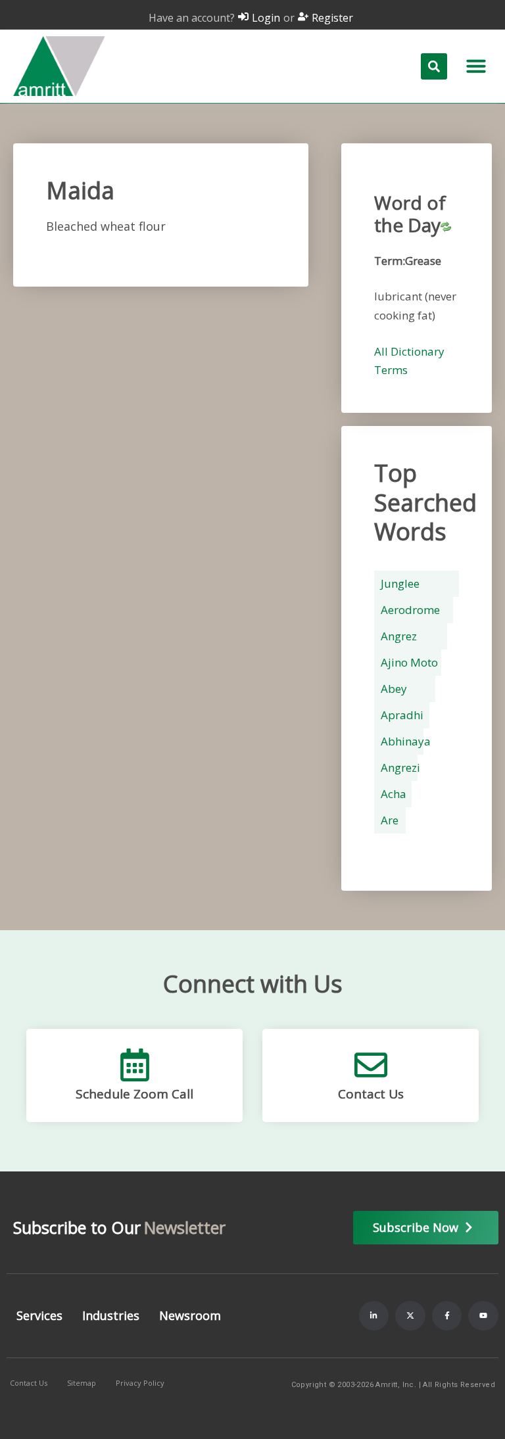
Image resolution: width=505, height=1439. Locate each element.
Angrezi (400, 767)
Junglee (400, 583)
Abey (394, 688)
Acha (393, 793)
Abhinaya (406, 741)
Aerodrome (410, 609)
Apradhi (402, 714)
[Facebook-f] (447, 1316)
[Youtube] (483, 1316)
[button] (476, 66)
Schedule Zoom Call (134, 1093)
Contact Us (371, 1093)
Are (389, 820)
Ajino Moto (409, 662)
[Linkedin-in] (374, 1316)
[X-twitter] (410, 1316)
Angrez (399, 636)
